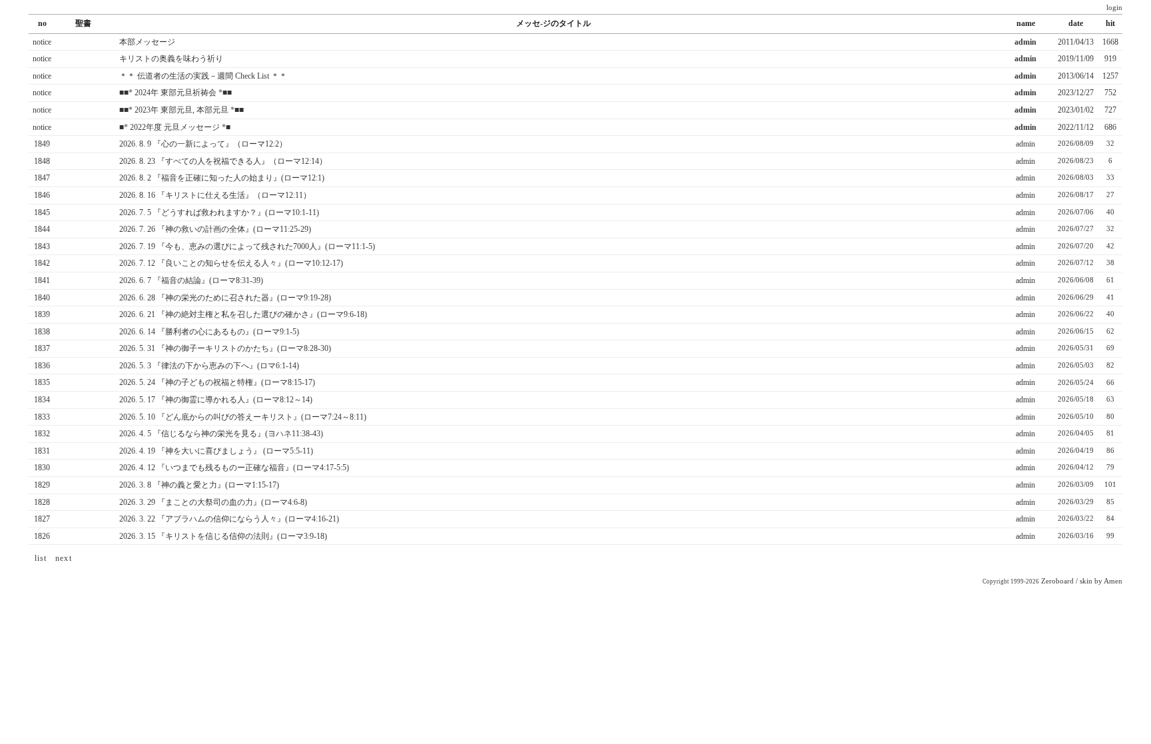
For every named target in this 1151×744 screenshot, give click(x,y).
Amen (1113, 581)
